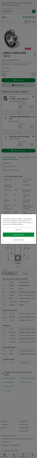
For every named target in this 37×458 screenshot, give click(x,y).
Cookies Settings (18, 240)
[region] (18, 229)
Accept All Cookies (18, 235)
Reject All (18, 229)
